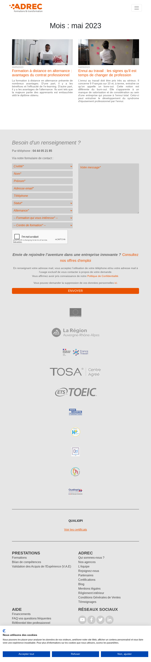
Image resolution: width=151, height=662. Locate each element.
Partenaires (85, 575)
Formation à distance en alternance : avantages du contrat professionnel (42, 73)
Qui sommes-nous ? (91, 557)
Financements (21, 614)
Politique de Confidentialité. (103, 276)
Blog (81, 584)
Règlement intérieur (91, 593)
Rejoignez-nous (88, 570)
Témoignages (87, 601)
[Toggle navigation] (136, 8)
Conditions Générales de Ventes (99, 597)
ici (116, 282)
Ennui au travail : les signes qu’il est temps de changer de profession (107, 73)
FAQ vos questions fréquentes (31, 618)
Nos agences (87, 562)
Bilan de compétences (26, 562)
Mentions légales (89, 588)
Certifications (86, 579)
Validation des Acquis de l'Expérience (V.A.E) (41, 566)
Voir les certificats (75, 529)
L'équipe (83, 566)
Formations (19, 557)
